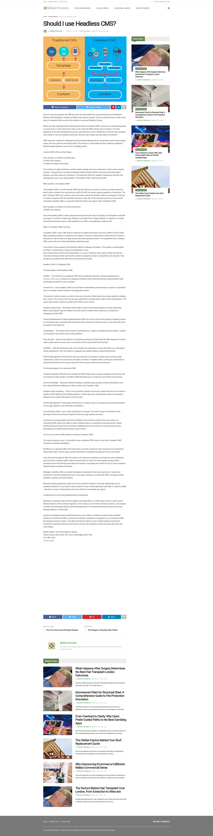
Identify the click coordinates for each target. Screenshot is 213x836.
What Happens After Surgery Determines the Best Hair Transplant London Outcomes (100, 671)
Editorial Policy (52, 1)
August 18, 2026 (98, 747)
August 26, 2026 (98, 679)
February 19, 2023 (72, 31)
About (45, 1)
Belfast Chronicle (56, 31)
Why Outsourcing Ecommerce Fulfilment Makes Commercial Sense (100, 765)
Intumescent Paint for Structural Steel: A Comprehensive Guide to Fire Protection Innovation (99, 695)
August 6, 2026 (98, 795)
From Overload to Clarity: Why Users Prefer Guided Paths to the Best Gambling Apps (100, 719)
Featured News (82, 8)
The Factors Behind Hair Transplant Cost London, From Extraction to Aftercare (100, 789)
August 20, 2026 (98, 727)
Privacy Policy (63, 1)
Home (45, 16)
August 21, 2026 (98, 703)
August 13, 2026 (98, 771)
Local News (102, 8)
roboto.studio (48, 540)
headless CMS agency (52, 279)
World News (142, 8)
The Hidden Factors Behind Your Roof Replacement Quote (98, 742)
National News (122, 8)
